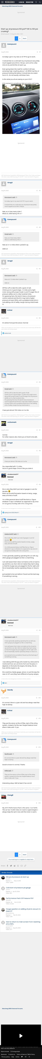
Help (12, 1057)
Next (24, 38)
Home (17, 1057)
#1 (40, 52)
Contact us (11, 1054)
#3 (40, 227)
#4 (40, 269)
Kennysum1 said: (10, 197)
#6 (40, 382)
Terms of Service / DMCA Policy (26, 1054)
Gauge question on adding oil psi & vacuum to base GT (23, 910)
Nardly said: (8, 754)
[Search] (40, 2)
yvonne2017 (9, 926)
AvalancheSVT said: (11, 534)
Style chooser (5, 1051)
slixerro (8, 889)
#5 (40, 318)
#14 (39, 747)
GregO (10, 183)
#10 (39, 527)
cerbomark (11, 422)
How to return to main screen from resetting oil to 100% (23, 923)
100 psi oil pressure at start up (17, 877)
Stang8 (10, 795)
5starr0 (8, 879)
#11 (40, 630)
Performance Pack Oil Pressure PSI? (20, 898)
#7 (40, 430)
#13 (39, 718)
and (11, 512)
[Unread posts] (36, 2)
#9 (40, 484)
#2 (40, 190)
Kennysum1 (5, 34)
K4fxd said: (8, 771)
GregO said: (8, 234)
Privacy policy (6, 1057)
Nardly (10, 690)
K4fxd (9, 310)
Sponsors (4, 1054)
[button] (2, 2)
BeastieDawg (10, 913)
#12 (39, 698)
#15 (39, 803)
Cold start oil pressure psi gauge (18, 888)
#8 (40, 451)
